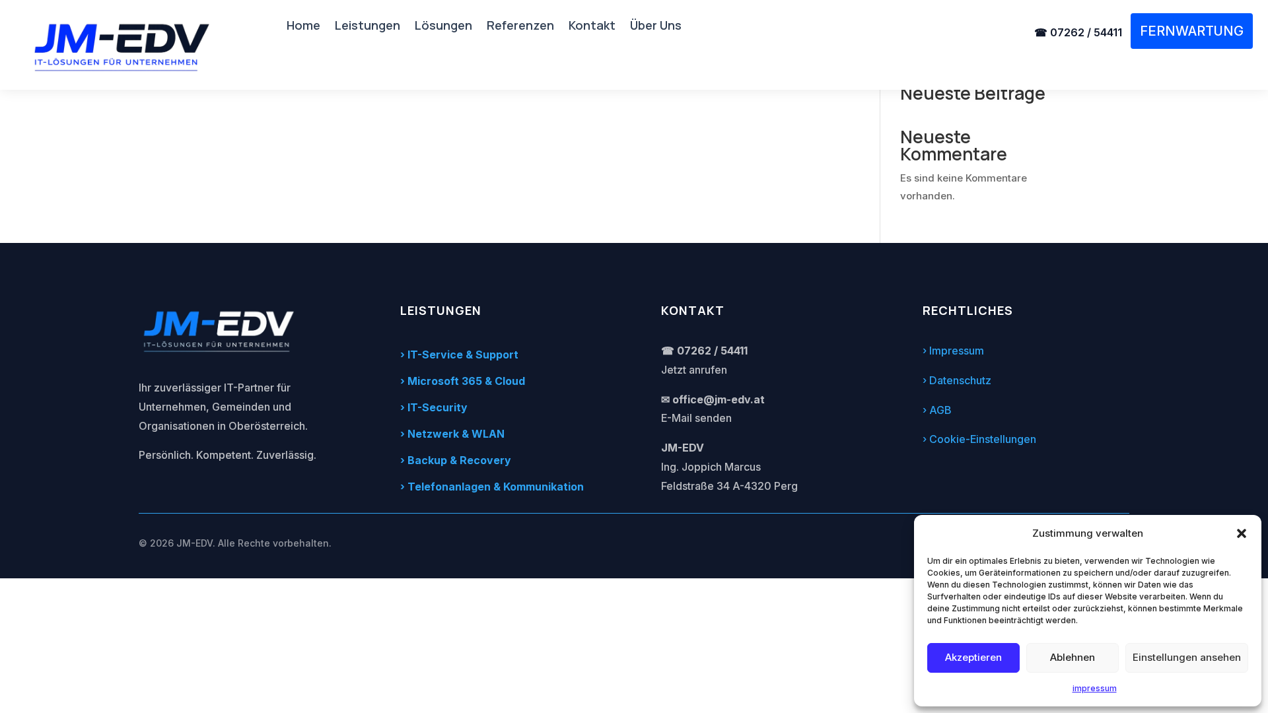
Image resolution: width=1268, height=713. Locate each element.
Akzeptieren (973, 657)
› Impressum (953, 350)
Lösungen (443, 26)
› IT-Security (434, 407)
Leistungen (367, 26)
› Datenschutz (957, 380)
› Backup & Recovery (455, 460)
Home (303, 26)
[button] (1241, 533)
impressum (1095, 688)
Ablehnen (1072, 657)
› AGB (937, 410)
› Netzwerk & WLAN (452, 433)
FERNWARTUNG (1192, 31)
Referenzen (520, 26)
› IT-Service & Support (459, 354)
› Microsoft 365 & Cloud (462, 381)
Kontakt (592, 26)
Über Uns (656, 26)
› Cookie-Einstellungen (979, 439)
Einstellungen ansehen (1187, 657)
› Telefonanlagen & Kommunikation (492, 486)
